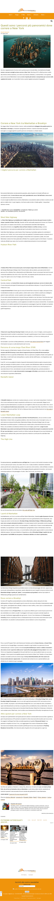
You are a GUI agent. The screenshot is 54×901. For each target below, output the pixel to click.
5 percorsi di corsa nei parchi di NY (18, 794)
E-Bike (23, 14)
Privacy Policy (16, 898)
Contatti (31, 874)
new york (34, 820)
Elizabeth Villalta (27, 797)
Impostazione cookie (27, 877)
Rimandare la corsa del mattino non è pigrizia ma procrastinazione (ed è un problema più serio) (14, 836)
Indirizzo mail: (27, 884)
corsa (29, 820)
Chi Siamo (24, 874)
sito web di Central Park (36, 341)
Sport (10, 14)
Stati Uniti (39, 820)
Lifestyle (35, 14)
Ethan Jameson (42, 797)
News (42, 14)
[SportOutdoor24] (27, 10)
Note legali (39, 898)
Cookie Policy (23, 898)
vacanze (45, 820)
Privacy (1, 894)
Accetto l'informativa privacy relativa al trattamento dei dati (27, 889)
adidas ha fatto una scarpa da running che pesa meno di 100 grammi (22, 837)
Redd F (35, 797)
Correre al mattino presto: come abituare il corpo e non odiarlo (4, 834)
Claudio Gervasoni (5, 32)
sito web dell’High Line (29, 510)
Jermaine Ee (19, 797)
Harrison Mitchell (10, 797)
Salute (29, 14)
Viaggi (17, 14)
